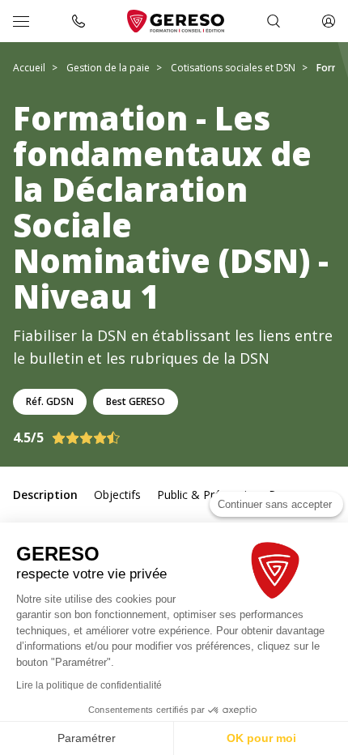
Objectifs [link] (117, 494)
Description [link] (45, 494)
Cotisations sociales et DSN (233, 68)
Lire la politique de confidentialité (89, 685)
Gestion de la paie (108, 68)
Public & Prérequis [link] (205, 494)
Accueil (29, 68)
